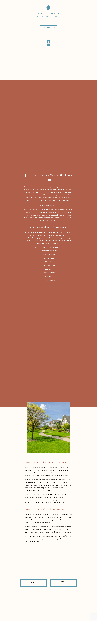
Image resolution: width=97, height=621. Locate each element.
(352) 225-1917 (48, 27)
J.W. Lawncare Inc (48, 13)
